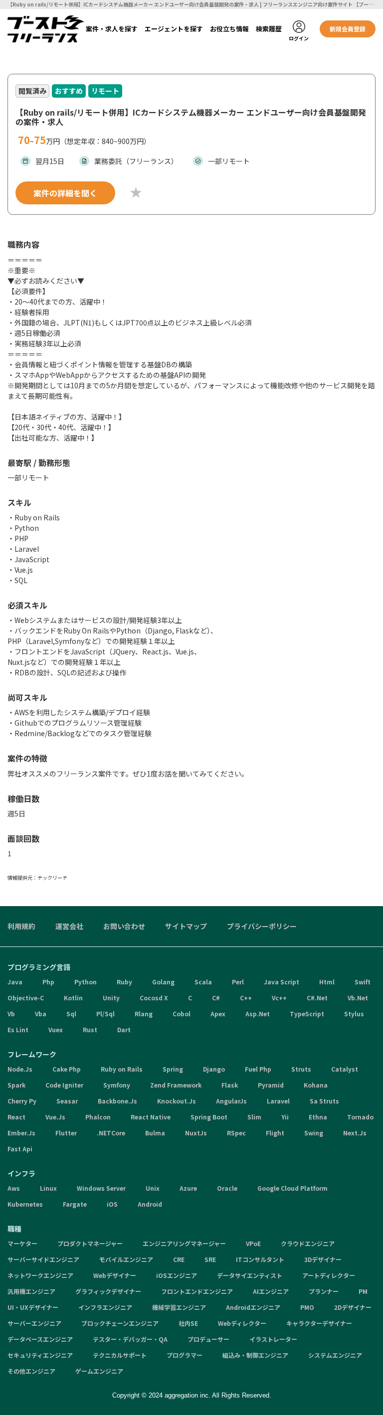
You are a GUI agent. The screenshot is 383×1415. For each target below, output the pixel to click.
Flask (229, 1085)
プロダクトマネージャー (90, 1243)
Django (214, 1069)
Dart (124, 1029)
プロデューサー (208, 1339)
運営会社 (69, 926)
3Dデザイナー (323, 1259)
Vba (40, 1013)
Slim (254, 1116)
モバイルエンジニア (126, 1259)
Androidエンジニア (253, 1307)
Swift (363, 981)
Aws (13, 1188)
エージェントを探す (174, 28)
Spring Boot (209, 1116)
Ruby (124, 981)
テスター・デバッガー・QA (130, 1339)
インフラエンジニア (105, 1307)
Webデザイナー (114, 1275)
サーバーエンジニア (34, 1323)
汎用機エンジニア (31, 1291)
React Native (151, 1116)
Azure (188, 1188)
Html (327, 981)
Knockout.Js (176, 1101)
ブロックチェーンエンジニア (120, 1323)
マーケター (22, 1243)
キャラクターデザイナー (319, 1323)
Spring (173, 1069)
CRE (179, 1259)
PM (363, 1291)
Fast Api (19, 1148)
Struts (301, 1069)
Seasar (67, 1101)
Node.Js (19, 1069)
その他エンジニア (31, 1371)
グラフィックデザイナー (108, 1291)
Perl (238, 981)
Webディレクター (242, 1323)
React (16, 1116)
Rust (90, 1029)
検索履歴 (269, 28)
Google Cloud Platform (292, 1188)
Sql (71, 1013)
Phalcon (98, 1116)
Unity (111, 997)
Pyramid (271, 1085)
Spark (16, 1085)
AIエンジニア (271, 1291)
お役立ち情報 (229, 28)
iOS (112, 1204)
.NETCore (111, 1132)
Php (48, 981)
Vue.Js (55, 1116)
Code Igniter (64, 1085)
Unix (153, 1188)
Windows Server (101, 1188)
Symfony (116, 1085)
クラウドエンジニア (308, 1243)
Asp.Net (257, 1013)
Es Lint (17, 1029)
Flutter (66, 1132)
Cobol (182, 1013)
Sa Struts (324, 1101)
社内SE (188, 1323)
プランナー (324, 1291)
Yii (285, 1116)
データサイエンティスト (249, 1275)
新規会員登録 (348, 28)
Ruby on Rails (122, 1069)
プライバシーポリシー (262, 926)
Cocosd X (154, 997)
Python (85, 981)
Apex (217, 1013)
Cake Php (66, 1069)
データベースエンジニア (40, 1339)
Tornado (360, 1116)
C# (216, 997)
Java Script (281, 981)
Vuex (55, 1029)
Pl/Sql (105, 1013)
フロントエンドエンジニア (197, 1291)
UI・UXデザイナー (32, 1307)
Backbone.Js (117, 1101)
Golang (163, 981)
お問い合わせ (124, 926)
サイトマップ (186, 926)
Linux (48, 1188)
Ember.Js (21, 1132)
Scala (203, 981)
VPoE (253, 1243)
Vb (11, 1013)
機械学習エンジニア (179, 1307)
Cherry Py (21, 1101)
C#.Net (317, 997)
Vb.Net (358, 997)
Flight (275, 1132)
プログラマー (184, 1355)
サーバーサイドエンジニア (43, 1259)
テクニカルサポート (120, 1355)
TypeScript (307, 1013)
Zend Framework (175, 1085)
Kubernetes (25, 1204)
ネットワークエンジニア (40, 1275)
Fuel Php (258, 1069)
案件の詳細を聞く (65, 193)
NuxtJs (196, 1132)
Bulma (155, 1132)
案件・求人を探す (112, 28)
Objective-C (25, 997)
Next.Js (355, 1132)
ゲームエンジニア (99, 1371)
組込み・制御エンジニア (255, 1355)
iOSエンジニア (176, 1275)
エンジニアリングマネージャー (184, 1243)
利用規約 (21, 926)
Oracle (227, 1188)
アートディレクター (328, 1275)
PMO (307, 1307)
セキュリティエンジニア (40, 1355)
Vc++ (279, 997)
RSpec (236, 1132)
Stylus (354, 1013)
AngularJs (231, 1101)
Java (14, 981)
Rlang (144, 1013)
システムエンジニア (335, 1355)
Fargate (75, 1204)
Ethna (318, 1116)
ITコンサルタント (260, 1259)
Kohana (316, 1085)
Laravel (278, 1101)
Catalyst (344, 1069)
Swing (313, 1132)
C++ (246, 997)
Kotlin (73, 997)
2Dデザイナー (353, 1307)
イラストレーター (273, 1339)
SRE (210, 1259)
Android (150, 1204)
